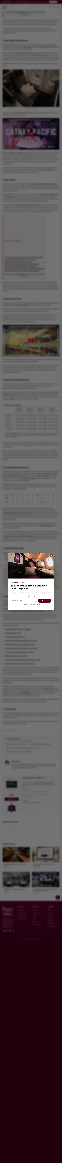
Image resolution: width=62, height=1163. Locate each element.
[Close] (51, 555)
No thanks (31, 606)
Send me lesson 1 (44, 600)
